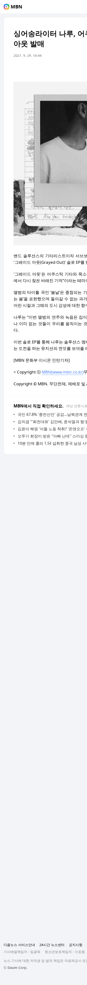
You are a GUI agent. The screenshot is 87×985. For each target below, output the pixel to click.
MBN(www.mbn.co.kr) (63, 372)
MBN (16, 6)
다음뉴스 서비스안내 (19, 944)
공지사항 (75, 944)
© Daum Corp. (15, 968)
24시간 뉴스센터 (52, 944)
